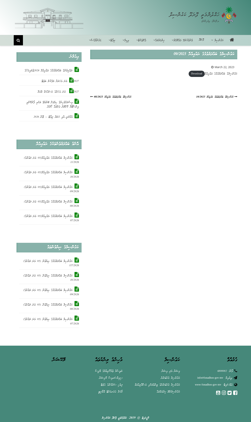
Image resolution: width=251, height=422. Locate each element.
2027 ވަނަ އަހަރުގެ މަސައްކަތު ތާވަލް (58, 92)
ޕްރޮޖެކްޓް (142, 40)
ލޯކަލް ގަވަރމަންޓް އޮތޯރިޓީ (110, 392)
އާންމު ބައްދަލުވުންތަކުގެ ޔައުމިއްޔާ (57, 144)
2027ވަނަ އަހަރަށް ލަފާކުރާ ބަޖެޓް (60, 81)
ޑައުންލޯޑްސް (96, 40)
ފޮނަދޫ (201, 40)
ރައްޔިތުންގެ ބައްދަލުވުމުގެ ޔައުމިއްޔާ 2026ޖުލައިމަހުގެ (49, 71)
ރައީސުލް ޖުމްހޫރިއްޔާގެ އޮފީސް (109, 371)
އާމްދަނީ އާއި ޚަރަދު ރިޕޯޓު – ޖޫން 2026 (53, 117)
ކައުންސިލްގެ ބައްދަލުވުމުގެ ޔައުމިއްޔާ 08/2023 (112, 97)
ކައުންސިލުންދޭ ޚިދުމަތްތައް (168, 392)
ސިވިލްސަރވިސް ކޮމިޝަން (111, 378)
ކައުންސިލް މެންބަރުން (170, 378)
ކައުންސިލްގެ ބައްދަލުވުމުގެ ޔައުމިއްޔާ (221, 74)
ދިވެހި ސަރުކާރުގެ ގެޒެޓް (112, 385)
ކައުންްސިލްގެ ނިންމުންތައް (63, 247)
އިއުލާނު (74, 57)
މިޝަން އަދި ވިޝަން (171, 371)
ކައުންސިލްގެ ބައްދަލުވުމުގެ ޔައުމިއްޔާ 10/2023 (215, 97)
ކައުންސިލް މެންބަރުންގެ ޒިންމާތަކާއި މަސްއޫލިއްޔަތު (157, 385)
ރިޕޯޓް (112, 40)
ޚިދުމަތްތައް (160, 40)
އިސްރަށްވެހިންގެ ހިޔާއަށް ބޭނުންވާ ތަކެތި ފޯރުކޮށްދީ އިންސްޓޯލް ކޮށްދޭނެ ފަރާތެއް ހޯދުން (53, 104)
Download (196, 74)
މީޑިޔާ (126, 40)
